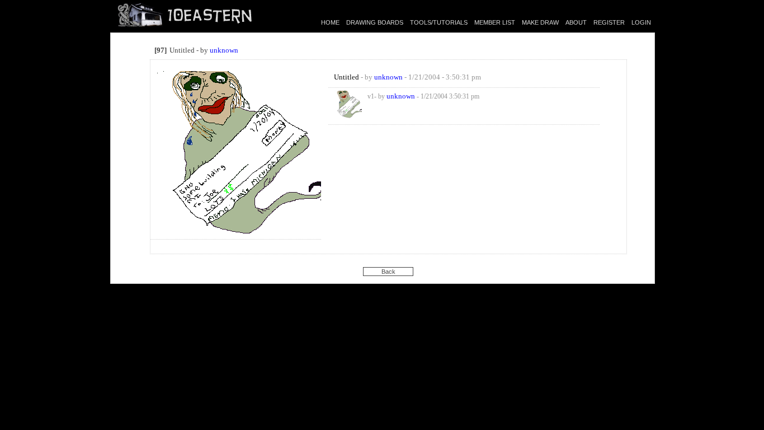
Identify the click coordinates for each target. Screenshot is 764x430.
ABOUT (576, 22)
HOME (330, 22)
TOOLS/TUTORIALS (439, 22)
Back (388, 271)
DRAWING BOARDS (374, 22)
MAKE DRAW (540, 22)
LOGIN (641, 22)
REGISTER (609, 22)
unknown (224, 50)
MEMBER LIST (494, 22)
